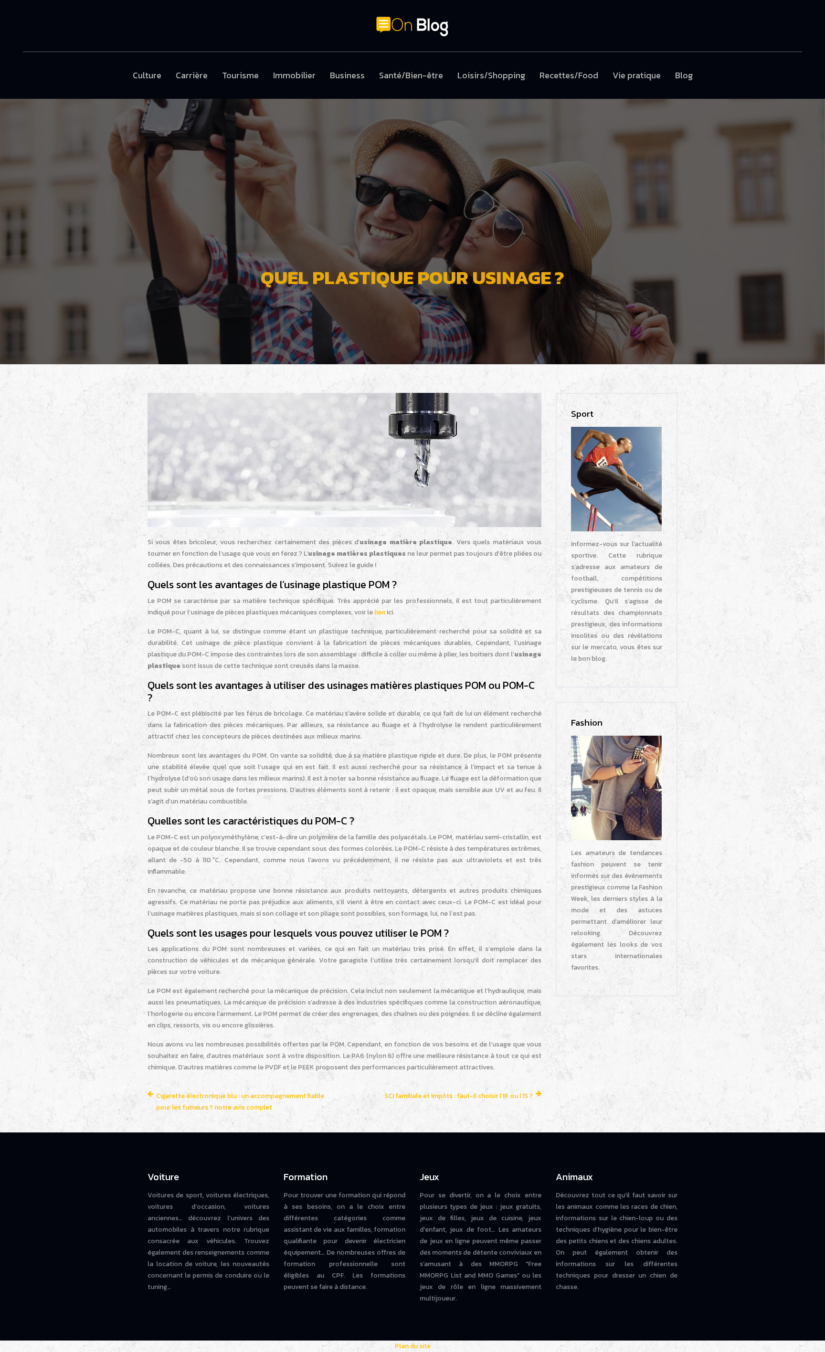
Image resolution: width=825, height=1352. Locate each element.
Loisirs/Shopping (491, 75)
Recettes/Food (568, 75)
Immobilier (294, 75)
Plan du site (413, 1346)
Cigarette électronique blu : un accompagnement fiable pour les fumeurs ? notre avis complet (240, 1101)
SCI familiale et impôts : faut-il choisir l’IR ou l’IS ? (458, 1096)
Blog (684, 75)
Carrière (192, 75)
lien (379, 612)
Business (347, 75)
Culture (147, 75)
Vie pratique (637, 75)
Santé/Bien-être (411, 75)
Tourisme (240, 75)
